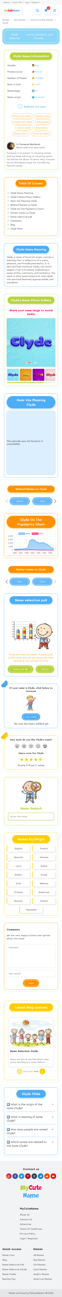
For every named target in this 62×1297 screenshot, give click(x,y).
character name (23, 121)
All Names (38, 1255)
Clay (19, 581)
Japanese (31, 909)
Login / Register (32, 2)
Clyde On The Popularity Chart (27, 208)
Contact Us (26, 1219)
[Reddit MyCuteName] (47, 1176)
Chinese (18, 892)
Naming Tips (9, 1278)
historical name (22, 115)
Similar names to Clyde (22, 212)
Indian (44, 865)
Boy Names (20, 19)
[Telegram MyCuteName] (40, 1176)
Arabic (18, 874)
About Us (25, 1214)
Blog (12, 224)
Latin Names (40, 1269)
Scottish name (41, 133)
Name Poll (17, 2)
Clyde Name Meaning (21, 192)
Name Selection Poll (13, 1264)
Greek (44, 874)
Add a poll (19, 669)
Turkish (44, 900)
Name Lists (8, 1255)
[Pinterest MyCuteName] (28, 1176)
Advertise (25, 1224)
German (44, 857)
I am (31, 716)
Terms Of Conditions (31, 1228)
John (42, 501)
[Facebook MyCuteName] (15, 1176)
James (19, 501)
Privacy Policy (27, 1233)
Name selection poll (21, 216)
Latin (18, 865)
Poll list (45, 669)
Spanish (18, 857)
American (44, 892)
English (18, 848)
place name (43, 121)
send (31, 983)
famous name (43, 115)
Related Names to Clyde (23, 204)
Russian (18, 900)
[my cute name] (31, 1191)
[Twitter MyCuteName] (21, 1176)
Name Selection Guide (14, 1269)
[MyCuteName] (11, 10)
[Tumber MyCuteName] (34, 1176)
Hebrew (44, 883)
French (44, 848)
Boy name (41, 127)
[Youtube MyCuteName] (53, 1176)
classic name (24, 127)
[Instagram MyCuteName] (9, 1176)
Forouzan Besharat (29, 144)
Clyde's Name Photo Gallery (25, 196)
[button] (54, 342)
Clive (42, 581)
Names (6, 2)
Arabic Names (41, 1274)
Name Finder (9, 1274)
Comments (16, 220)
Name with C (21, 133)
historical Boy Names (42, 19)
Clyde (5, 22)
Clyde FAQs (16, 228)
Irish (18, 883)
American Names (42, 1278)
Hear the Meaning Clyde (23, 200)
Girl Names (39, 1264)
